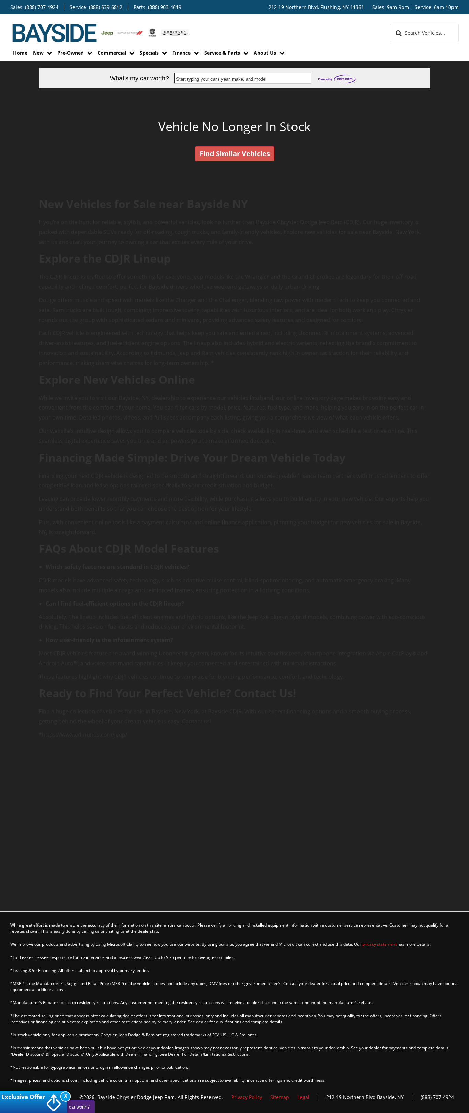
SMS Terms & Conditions (205, 238)
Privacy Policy (254, 238)
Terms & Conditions (193, 276)
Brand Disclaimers (293, 276)
